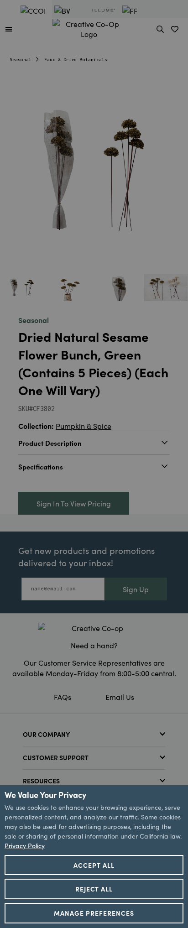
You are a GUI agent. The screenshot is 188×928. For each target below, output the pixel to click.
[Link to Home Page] (88, 27)
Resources (41, 780)
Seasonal (20, 59)
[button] (8, 28)
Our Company (46, 734)
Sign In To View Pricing (74, 503)
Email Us (119, 697)
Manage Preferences (94, 913)
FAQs (62, 697)
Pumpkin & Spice (83, 426)
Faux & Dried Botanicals (75, 59)
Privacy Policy (25, 845)
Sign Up (136, 589)
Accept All (94, 865)
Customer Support (56, 757)
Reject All (94, 888)
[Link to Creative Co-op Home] (94, 628)
